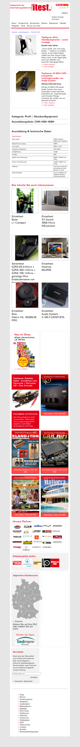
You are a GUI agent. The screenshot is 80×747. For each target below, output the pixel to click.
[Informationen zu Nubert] (27, 543)
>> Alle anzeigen (47, 67)
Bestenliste (34, 23)
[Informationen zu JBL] (36, 538)
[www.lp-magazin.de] (46, 569)
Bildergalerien (25, 706)
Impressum (24, 718)
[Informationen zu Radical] (46, 543)
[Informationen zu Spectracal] (57, 543)
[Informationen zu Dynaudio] (57, 527)
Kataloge (23, 708)
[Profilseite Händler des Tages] (25, 644)
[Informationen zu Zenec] (46, 548)
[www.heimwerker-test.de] (37, 569)
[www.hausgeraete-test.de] (27, 569)
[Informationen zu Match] (46, 538)
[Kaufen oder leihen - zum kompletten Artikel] (26, 52)
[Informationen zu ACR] (17, 527)
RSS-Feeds (24, 711)
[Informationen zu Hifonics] (27, 538)
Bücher (23, 697)
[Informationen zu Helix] (17, 538)
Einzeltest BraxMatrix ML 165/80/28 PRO (24, 315)
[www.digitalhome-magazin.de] (17, 569)
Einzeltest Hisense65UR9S (47, 267)
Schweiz (18, 621)
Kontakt (23, 729)
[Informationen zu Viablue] (26, 548)
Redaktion (24, 701)
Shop (23, 25)
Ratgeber (15, 25)
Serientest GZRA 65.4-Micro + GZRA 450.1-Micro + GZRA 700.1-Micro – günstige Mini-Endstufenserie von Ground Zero (24, 273)
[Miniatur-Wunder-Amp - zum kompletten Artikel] (26, 89)
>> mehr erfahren (21, 369)
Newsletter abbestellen (24, 681)
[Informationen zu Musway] (17, 543)
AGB (22, 722)
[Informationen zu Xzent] (36, 548)
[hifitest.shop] (55, 569)
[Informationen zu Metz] (57, 538)
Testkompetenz (26, 699)
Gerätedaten (25, 704)
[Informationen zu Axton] (38, 527)
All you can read (33, 25)
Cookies (23, 727)
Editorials (23, 715)
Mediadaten (25, 720)
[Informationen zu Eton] (36, 532)
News (14, 23)
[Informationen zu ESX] (26, 532)
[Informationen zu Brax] (46, 527)
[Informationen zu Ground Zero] (55, 532)
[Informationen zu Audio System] (27, 527)
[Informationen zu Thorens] (17, 548)
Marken (44, 23)
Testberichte (23, 23)
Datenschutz (25, 724)
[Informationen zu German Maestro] (46, 532)
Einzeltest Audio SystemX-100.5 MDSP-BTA (53, 314)
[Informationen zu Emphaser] (17, 532)
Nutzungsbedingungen (29, 731)
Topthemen (24, 713)
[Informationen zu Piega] (38, 543)
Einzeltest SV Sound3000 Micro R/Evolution (48, 221)
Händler (63, 23)
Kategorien (53, 23)
